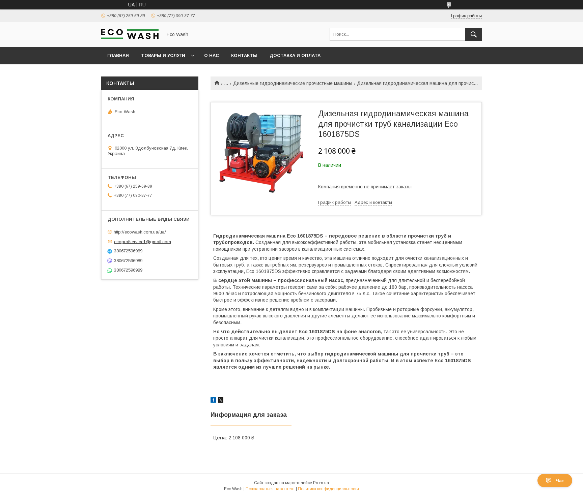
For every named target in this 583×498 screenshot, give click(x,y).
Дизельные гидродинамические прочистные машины (292, 83)
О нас (211, 55)
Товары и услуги (163, 55)
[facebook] (213, 401)
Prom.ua (321, 482)
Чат (560, 480)
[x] (220, 401)
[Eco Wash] (130, 37)
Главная (118, 55)
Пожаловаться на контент (270, 489)
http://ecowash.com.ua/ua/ (140, 232)
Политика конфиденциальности (328, 489)
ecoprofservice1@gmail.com (142, 241)
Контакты (244, 55)
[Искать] (473, 34)
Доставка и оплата (295, 55)
